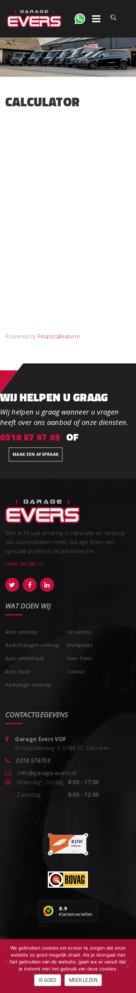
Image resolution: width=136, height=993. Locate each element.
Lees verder (22, 563)
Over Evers (79, 658)
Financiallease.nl (59, 336)
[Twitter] (12, 585)
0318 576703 (33, 760)
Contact (76, 671)
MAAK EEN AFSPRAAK (36, 454)
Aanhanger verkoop (28, 684)
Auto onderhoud (24, 658)
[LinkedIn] (47, 585)
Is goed (47, 980)
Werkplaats (80, 645)
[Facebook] (30, 585)
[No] (127, 966)
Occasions (79, 632)
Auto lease (17, 671)
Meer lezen (83, 980)
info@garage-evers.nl (46, 773)
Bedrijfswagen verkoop (32, 645)
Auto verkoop (21, 632)
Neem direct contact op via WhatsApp (79, 18)
